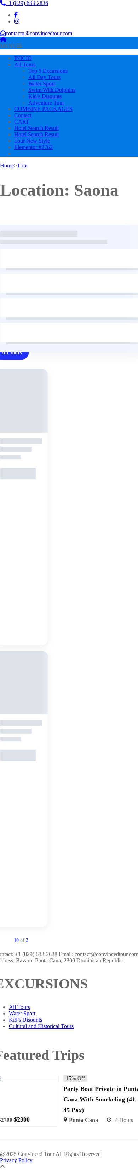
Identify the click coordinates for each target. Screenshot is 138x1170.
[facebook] (16, 15)
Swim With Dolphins (51, 90)
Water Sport (41, 84)
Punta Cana (83, 1120)
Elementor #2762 (33, 147)
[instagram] (16, 21)
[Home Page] (3, 40)
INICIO (23, 58)
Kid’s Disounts (45, 96)
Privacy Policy (16, 1160)
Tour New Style (32, 141)
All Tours (24, 64)
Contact (22, 115)
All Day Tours (44, 77)
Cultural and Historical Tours (41, 1026)
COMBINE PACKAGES (43, 109)
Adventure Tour (46, 103)
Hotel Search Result (36, 128)
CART (21, 122)
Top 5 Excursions (48, 71)
